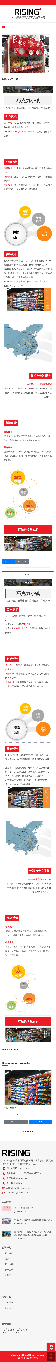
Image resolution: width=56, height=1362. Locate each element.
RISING (8, 1307)
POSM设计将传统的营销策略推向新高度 (33, 1220)
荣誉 (7, 1258)
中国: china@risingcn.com (18, 1192)
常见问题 (9, 1264)
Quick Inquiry (22, 561)
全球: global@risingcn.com (18, 1188)
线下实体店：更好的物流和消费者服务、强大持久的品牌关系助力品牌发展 (34, 1233)
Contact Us (8, 561)
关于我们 (9, 1253)
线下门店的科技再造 (24, 1207)
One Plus (9, 1302)
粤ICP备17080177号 (28, 1358)
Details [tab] (27, 574)
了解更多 (9, 1275)
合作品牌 (9, 1269)
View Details (40, 1122)
